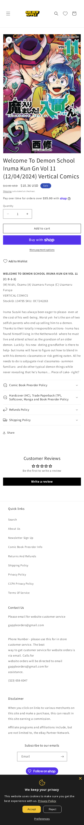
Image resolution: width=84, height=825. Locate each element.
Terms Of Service (19, 593)
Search (12, 519)
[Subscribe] (62, 756)
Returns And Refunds (22, 556)
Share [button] (11, 432)
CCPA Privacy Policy (20, 583)
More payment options (42, 249)
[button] (8, 13)
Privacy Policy (17, 574)
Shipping (7, 191)
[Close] (80, 778)
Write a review (42, 481)
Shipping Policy (18, 565)
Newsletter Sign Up (20, 538)
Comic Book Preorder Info (25, 547)
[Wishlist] (65, 13)
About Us (14, 528)
